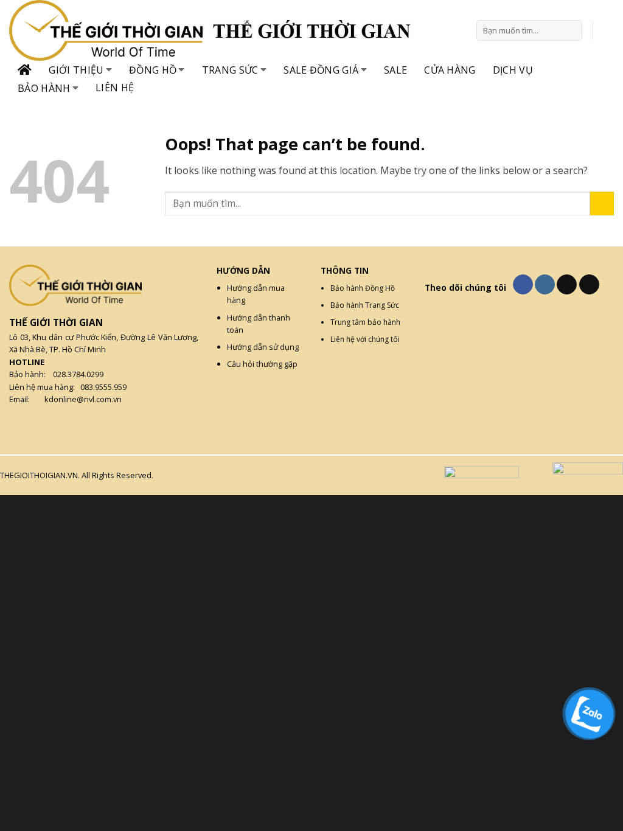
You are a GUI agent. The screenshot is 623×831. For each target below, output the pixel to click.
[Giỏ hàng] (608, 30)
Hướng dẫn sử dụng (263, 346)
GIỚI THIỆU (76, 70)
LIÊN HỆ (115, 87)
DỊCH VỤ (513, 70)
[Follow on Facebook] (523, 284)
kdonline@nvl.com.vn (83, 399)
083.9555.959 (103, 386)
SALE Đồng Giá (321, 70)
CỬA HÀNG (450, 70)
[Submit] (571, 30)
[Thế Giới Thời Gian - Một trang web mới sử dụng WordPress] (110, 30)
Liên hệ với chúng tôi (365, 339)
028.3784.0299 (78, 374)
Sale (395, 70)
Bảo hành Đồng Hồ (362, 288)
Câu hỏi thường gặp (262, 363)
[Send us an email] (589, 284)
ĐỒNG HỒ (152, 70)
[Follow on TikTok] (567, 284)
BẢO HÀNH (44, 88)
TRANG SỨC (230, 70)
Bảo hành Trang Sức (364, 305)
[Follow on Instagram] (545, 284)
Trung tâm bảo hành (365, 322)
